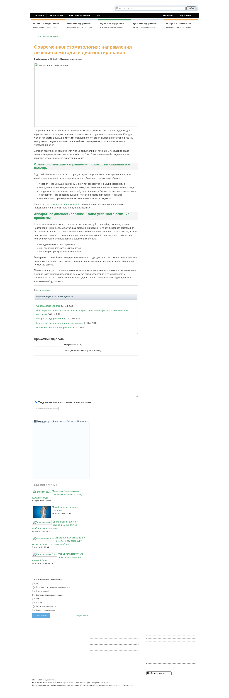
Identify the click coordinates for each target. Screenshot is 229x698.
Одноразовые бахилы (48, 306)
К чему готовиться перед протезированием (59, 323)
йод (64, 640)
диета (62, 657)
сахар (66, 643)
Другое (38, 602)
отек (58, 660)
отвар (71, 637)
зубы (60, 640)
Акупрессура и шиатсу (156, 653)
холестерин (55, 654)
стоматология (45, 290)
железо (73, 646)
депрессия (43, 657)
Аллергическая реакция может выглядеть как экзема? (171, 665)
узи (72, 660)
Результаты (82, 616)
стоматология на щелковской (63, 204)
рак (45, 651)
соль (35, 637)
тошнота (59, 643)
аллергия (54, 634)
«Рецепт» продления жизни (158, 637)
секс (61, 634)
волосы (75, 648)
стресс (77, 660)
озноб (47, 634)
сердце (72, 643)
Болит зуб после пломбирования (54, 327)
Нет (37, 599)
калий (35, 657)
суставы (77, 651)
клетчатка (76, 654)
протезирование (40, 640)
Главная (39, 15)
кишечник (76, 657)
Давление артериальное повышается (52, 587)
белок (53, 646)
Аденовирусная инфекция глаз (160, 640)
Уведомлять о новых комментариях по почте (64, 402)
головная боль (62, 646)
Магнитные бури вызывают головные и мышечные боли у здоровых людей (57, 494)
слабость (37, 646)
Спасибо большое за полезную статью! (115, 664)
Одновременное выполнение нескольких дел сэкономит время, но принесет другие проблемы (58, 540)
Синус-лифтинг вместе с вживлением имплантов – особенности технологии (55, 525)
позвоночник (50, 637)
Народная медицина (79, 15)
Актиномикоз (152, 649)
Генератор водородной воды (51, 318)
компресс (52, 640)
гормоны (46, 646)
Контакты (168, 16)
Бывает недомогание (45, 610)
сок (67, 640)
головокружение (71, 634)
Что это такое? (42, 591)
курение (51, 651)
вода (35, 660)
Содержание (185, 16)
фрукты (36, 654)
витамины (65, 660)
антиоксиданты (62, 651)
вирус (35, 651)
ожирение (37, 663)
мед (35, 634)
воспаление (54, 657)
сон (71, 651)
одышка (45, 660)
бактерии (50, 643)
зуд (39, 660)
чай (70, 648)
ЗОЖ (98, 15)
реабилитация (39, 643)
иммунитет (67, 654)
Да (36, 583)
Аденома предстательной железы (161, 643)
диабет (36, 648)
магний (41, 637)
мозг (79, 646)
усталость (45, 654)
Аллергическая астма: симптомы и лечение (166, 662)
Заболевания (56, 15)
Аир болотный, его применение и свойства (165, 646)
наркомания (62, 637)
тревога (40, 634)
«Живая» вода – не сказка (158, 634)
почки (68, 657)
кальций (43, 648)
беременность (61, 648)
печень (51, 648)
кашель (52, 660)
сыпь (41, 651)
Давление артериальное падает (49, 595)
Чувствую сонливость (45, 606)
